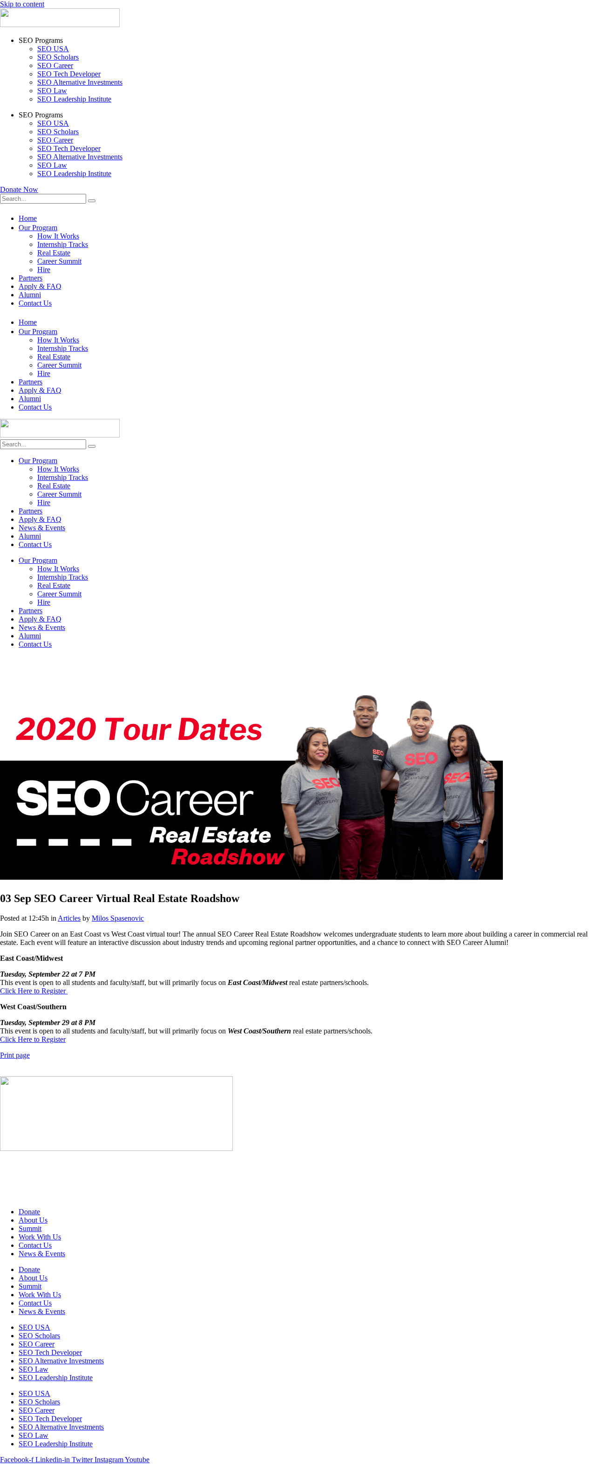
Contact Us (35, 303)
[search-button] (91, 200)
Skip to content (22, 4)
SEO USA (53, 49)
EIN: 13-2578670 (26, 1196)
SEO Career (55, 65)
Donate (29, 1212)
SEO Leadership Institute (74, 99)
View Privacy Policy (30, 1164)
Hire (43, 270)
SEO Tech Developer (69, 74)
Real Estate (53, 253)
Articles (69, 918)
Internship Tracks (62, 244)
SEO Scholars (58, 57)
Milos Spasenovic (118, 918)
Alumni (30, 295)
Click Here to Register (34, 991)
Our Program (38, 228)
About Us (33, 1220)
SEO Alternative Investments (79, 82)
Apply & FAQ (40, 286)
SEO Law (52, 91)
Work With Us (40, 1237)
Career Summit (59, 261)
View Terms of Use (28, 1180)
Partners (30, 278)
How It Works (58, 236)
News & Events (42, 528)
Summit (30, 1228)
